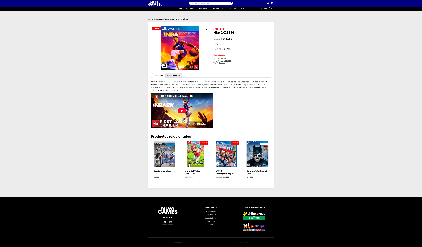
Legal (238, 242)
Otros (242, 9)
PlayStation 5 (211, 211)
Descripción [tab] (158, 75)
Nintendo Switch (211, 218)
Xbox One (211, 221)
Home (180, 9)
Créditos (184, 242)
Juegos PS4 (219, 29)
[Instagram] (272, 3)
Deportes (222, 63)
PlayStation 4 (211, 215)
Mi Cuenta (263, 9)
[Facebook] (268, 3)
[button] (206, 29)
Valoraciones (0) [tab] (173, 75)
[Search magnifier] (231, 3)
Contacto (241, 242)
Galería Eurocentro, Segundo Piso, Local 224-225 (159, 9)
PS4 (229, 61)
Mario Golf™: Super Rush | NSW (193, 172)
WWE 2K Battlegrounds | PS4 (225, 172)
